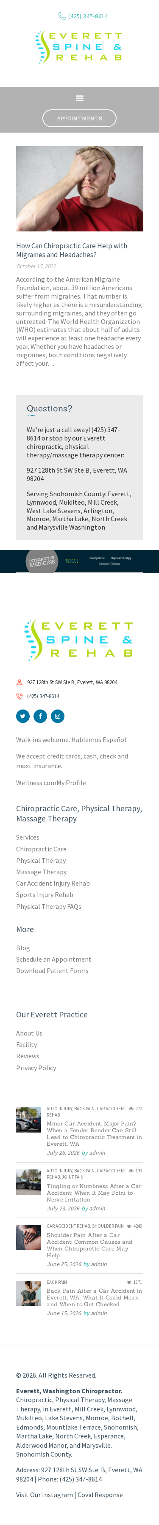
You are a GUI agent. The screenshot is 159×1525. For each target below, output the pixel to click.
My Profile (71, 782)
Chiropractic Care (41, 849)
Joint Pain (73, 1177)
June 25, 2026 (64, 1264)
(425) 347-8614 (43, 696)
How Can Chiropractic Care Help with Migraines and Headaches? (71, 250)
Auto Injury (59, 1109)
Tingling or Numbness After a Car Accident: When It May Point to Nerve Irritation (94, 1193)
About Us (29, 1033)
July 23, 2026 (63, 1208)
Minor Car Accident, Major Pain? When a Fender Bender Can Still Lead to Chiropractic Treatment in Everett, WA (94, 1133)
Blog (23, 947)
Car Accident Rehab (68, 1226)
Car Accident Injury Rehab (53, 883)
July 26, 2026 (63, 1152)
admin (97, 1152)
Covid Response (100, 1494)
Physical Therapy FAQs (48, 906)
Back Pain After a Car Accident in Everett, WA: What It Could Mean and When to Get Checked (94, 1298)
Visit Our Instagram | (47, 1494)
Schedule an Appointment (54, 959)
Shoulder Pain (108, 1226)
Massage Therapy (41, 871)
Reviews (27, 1056)
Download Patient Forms (52, 970)
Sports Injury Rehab (44, 894)
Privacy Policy (36, 1067)
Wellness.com (36, 782)
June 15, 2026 (64, 1313)
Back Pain (84, 1109)
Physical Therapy (41, 860)
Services (27, 837)
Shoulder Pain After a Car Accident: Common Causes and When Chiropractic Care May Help (89, 1245)
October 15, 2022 (36, 266)
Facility (26, 1044)
